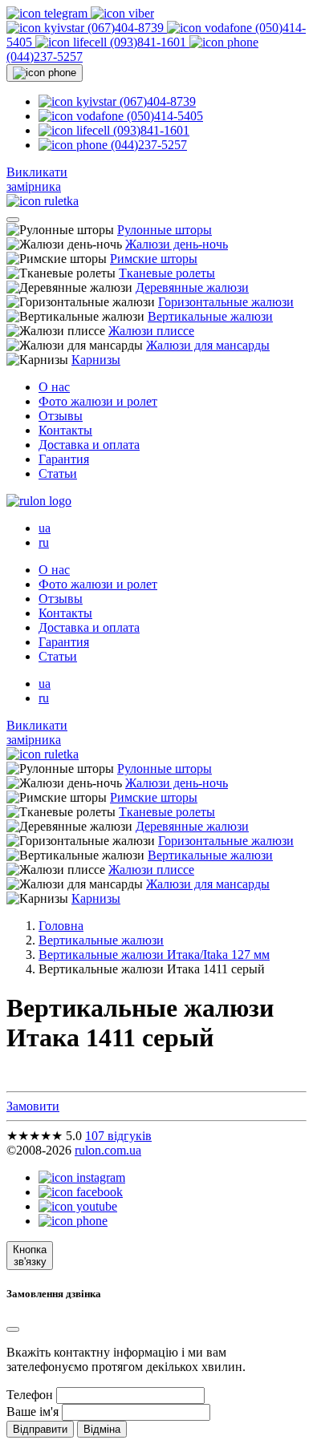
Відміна (101, 1429)
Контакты (65, 430)
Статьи (58, 473)
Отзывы (61, 416)
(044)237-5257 (147, 145)
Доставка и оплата (89, 444)
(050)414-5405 (163, 116)
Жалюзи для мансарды (208, 345)
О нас (54, 387)
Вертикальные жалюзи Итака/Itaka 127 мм (154, 954)
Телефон (29, 1395)
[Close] (12, 1329)
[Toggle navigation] (12, 219)
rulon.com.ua (108, 1150)
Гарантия (64, 459)
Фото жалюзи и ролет (98, 401)
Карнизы (95, 359)
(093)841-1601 (148, 42)
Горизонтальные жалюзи (226, 302)
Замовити (32, 1106)
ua (45, 528)
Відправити (40, 1429)
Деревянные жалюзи (192, 287)
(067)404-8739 (125, 27)
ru (44, 542)
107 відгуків (118, 1136)
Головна (61, 925)
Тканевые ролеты (167, 273)
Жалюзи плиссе (151, 331)
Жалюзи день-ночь (176, 244)
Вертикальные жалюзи (210, 316)
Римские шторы (153, 258)
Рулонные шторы (164, 230)
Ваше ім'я (32, 1411)
